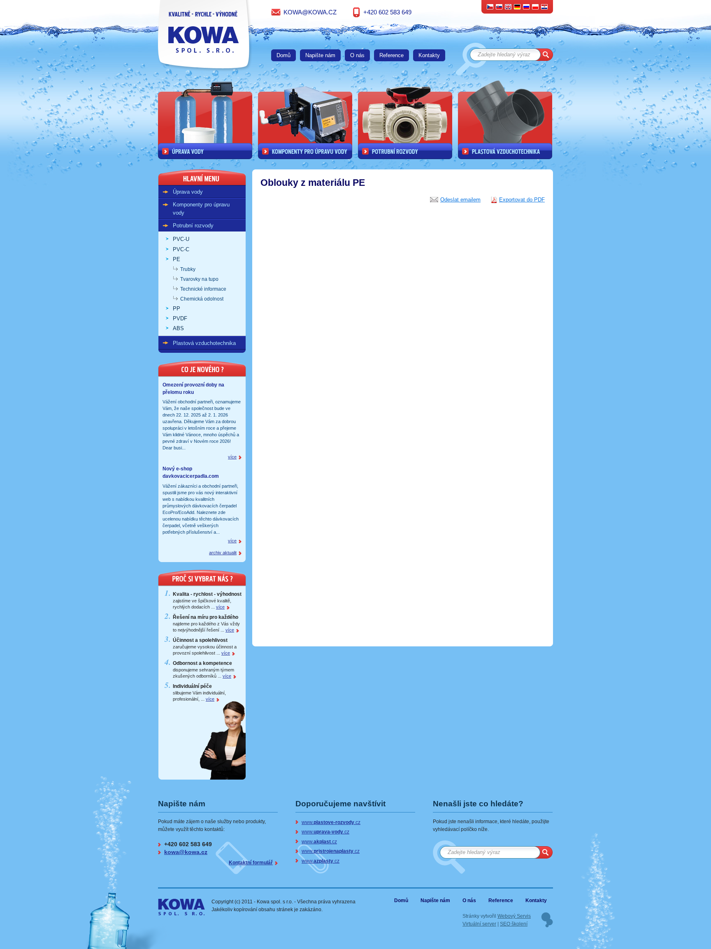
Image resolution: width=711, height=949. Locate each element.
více (232, 456)
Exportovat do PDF (522, 200)
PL (535, 6)
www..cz (331, 822)
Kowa (175, 903)
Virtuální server (479, 923)
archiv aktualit (223, 552)
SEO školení (513, 923)
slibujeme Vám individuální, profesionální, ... (199, 692)
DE (517, 6)
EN (508, 6)
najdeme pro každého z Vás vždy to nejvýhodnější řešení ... (206, 623)
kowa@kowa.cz (310, 12)
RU (526, 6)
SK (499, 6)
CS (490, 6)
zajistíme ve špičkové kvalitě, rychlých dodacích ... (207, 600)
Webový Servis (514, 916)
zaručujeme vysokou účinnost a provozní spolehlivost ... (205, 646)
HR (544, 6)
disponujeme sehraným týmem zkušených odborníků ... (203, 669)
